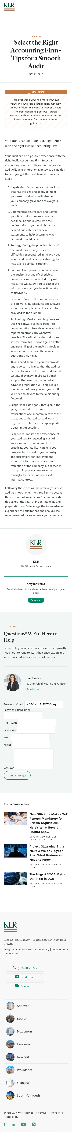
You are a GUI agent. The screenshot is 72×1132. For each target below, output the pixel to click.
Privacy (55, 1112)
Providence (25, 1070)
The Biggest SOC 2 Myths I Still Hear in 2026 (48, 876)
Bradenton (24, 1031)
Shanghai (23, 1083)
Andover (23, 1006)
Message (9, 768)
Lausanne (23, 1044)
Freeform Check (14, 704)
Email (7, 737)
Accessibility (11, 1116)
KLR (36, 561)
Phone (7, 745)
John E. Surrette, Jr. (45, 836)
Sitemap (41, 1112)
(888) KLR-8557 (27, 968)
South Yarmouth (28, 1095)
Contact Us (28, 986)
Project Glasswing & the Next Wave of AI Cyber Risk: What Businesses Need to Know (47, 853)
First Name (10, 722)
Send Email (27, 977)
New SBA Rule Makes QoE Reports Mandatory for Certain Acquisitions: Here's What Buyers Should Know (49, 823)
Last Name (10, 730)
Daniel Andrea (41, 864)
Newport (23, 1057)
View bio (31, 689)
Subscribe (36, 600)
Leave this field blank (17, 709)
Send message (17, 775)
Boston (22, 1019)
